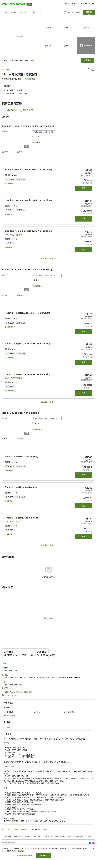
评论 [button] (26, 60)
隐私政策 (21, 851)
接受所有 (43, 855)
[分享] (92, 69)
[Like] (87, 69)
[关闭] (93, 848)
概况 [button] (5, 60)
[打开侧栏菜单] (93, 4)
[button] (13, 4)
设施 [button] (32, 60)
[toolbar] (46, 12)
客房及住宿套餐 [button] (16, 60)
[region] (48, 852)
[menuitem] (68, 3)
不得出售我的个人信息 (82, 836)
